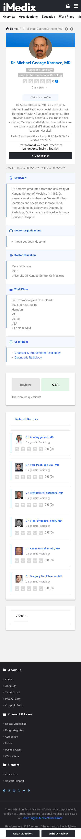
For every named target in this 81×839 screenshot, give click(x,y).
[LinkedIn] (14, 790)
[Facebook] (4, 790)
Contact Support (14, 780)
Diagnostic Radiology (40, 69)
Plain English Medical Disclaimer (42, 818)
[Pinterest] (29, 790)
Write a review (58, 833)
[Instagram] (9, 790)
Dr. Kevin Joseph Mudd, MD (43, 548)
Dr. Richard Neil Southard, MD (44, 492)
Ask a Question (22, 833)
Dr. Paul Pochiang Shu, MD (42, 464)
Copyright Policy (14, 705)
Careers (9, 679)
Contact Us (11, 774)
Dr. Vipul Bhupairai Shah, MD (44, 520)
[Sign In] (68, 6)
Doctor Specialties (15, 723)
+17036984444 (40, 155)
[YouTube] (24, 790)
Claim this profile (40, 97)
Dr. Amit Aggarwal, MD (40, 437)
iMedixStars (12, 756)
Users (8, 743)
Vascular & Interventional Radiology (40, 75)
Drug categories (14, 730)
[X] (19, 790)
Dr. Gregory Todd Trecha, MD (44, 576)
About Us (10, 686)
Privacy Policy (12, 698)
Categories (11, 736)
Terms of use (12, 692)
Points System (13, 749)
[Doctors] (19, 7)
